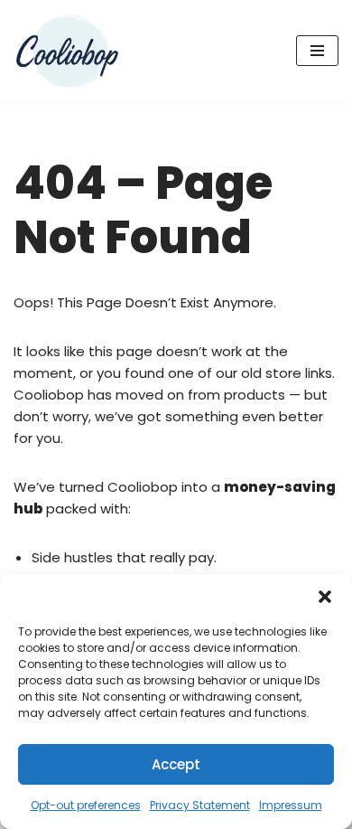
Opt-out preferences (86, 805)
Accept (176, 764)
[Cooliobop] (68, 51)
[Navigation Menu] (317, 50)
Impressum (290, 805)
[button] (325, 597)
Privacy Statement (200, 805)
